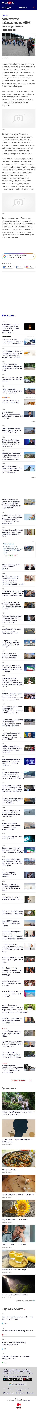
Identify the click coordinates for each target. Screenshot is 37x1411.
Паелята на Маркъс (9, 1169)
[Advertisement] (18, 290)
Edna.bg (11, 1373)
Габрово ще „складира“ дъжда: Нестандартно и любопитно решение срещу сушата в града (11, 456)
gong (4, 1363)
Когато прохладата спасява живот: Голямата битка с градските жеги (17, 1318)
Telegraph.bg (29, 1373)
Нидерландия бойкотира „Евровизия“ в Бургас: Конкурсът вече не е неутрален (12, 762)
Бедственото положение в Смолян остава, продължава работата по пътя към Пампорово (12, 723)
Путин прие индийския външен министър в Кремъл (11, 567)
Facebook (21, 267)
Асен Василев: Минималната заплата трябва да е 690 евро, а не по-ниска (12, 415)
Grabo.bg (28, 1371)
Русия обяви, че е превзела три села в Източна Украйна (10, 656)
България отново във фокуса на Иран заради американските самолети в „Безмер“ (12, 668)
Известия (31, 1393)
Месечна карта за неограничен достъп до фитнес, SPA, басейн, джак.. (12, 551)
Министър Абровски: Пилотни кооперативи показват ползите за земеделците (11, 443)
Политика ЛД (21, 1393)
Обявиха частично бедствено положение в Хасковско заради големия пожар (12, 826)
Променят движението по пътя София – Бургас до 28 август (12, 959)
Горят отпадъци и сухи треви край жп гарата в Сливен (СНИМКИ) (11, 430)
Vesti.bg (17, 1373)
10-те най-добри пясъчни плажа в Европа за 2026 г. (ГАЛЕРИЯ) (12, 993)
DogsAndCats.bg (26, 1370)
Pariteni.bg (5, 1373)
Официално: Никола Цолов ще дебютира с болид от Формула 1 (16, 1357)
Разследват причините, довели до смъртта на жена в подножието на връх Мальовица (11, 813)
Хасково (8, 315)
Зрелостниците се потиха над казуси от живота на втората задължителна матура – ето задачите (12, 354)
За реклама (11, 1389)
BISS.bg (14, 1371)
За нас (5, 1389)
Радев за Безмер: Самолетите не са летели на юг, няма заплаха (12, 391)
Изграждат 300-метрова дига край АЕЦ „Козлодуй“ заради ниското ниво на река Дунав (12, 862)
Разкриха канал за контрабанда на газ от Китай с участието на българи (11, 644)
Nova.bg (22, 1373)
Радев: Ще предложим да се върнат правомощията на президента (12, 1044)
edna (4, 1335)
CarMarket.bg (7, 1371)
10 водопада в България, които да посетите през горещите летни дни (18, 1113)
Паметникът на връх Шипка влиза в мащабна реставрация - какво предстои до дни (12, 469)
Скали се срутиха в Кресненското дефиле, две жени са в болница (11, 1054)
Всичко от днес (18, 1080)
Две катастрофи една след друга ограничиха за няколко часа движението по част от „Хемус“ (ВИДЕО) (13, 775)
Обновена (4, 1028)
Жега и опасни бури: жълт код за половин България (12, 912)
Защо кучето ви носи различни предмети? (10, 401)
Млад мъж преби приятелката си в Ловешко (9, 875)
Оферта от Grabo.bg (6, 544)
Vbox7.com (12, 1370)
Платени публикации (21, 1389)
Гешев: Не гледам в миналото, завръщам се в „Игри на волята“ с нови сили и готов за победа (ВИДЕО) (15, 1008)
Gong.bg (18, 1370)
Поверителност (9, 1393)
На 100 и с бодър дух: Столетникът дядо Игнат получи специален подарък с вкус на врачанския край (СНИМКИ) (13, 580)
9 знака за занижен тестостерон (14, 1245)
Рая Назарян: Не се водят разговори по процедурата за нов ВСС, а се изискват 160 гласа (12, 710)
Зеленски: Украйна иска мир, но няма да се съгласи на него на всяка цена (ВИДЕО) (12, 736)
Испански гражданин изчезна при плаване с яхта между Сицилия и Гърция (11, 887)
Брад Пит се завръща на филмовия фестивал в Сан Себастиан (12, 1020)
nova (4, 1323)
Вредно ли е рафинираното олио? (15, 1219)
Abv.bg (6, 1370)
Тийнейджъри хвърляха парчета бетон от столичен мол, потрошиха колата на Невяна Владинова (14, 935)
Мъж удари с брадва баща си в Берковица (12, 837)
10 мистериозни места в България (15, 1295)
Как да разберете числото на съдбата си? (18, 1194)
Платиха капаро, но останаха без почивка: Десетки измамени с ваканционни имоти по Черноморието (11, 504)
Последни (6, 8)
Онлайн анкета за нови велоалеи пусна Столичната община (11, 631)
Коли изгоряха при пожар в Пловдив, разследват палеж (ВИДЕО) (12, 801)
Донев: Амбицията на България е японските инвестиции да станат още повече (12, 606)
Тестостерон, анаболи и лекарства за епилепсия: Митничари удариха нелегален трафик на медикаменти (12, 519)
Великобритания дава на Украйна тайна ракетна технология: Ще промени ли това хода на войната (12, 789)
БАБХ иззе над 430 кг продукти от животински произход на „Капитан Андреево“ (12, 749)
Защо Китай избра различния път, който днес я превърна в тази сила (13, 342)
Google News (9, 267)
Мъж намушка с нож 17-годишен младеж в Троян (12, 898)
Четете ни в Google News (18, 1384)
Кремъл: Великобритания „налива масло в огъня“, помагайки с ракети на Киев (12, 533)
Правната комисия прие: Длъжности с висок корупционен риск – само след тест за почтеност (12, 697)
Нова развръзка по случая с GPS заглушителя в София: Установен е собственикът (12, 1069)
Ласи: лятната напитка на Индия (14, 1270)
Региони (23, 8)
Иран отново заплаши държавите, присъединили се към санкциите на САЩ (13, 850)
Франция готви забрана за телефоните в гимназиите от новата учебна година (13, 593)
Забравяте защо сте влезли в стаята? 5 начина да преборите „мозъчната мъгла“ (12, 948)
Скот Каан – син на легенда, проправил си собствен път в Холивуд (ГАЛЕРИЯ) (11, 971)
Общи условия (26, 1400)
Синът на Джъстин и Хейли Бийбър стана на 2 (17, 1331)
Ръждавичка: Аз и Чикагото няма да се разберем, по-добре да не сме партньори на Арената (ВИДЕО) (13, 682)
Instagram (31, 267)
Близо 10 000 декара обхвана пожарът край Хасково (11, 923)
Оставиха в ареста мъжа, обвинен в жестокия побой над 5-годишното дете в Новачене (12, 619)
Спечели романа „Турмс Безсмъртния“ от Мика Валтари (17, 1140)
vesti (4, 1349)
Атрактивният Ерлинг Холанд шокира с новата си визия (12, 983)
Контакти (30, 1389)
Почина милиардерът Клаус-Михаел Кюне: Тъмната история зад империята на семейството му (10, 328)
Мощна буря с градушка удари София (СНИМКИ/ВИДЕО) (11, 1033)
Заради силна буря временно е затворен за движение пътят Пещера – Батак (12, 367)
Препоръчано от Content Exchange (24, 1300)
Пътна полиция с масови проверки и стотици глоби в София (13, 379)
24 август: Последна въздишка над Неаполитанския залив (14, 1343)
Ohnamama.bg (21, 1371)
